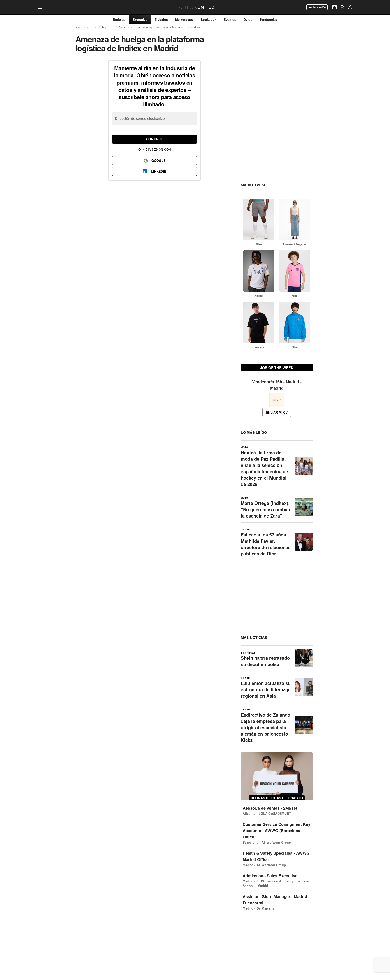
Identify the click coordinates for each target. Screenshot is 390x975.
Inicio (78, 27)
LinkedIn (158, 171)
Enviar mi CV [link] (277, 412)
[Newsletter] (334, 7)
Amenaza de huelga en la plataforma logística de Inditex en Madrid (160, 27)
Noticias (92, 27)
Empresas (107, 27)
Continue (154, 139)
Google (158, 160)
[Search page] (343, 7)
